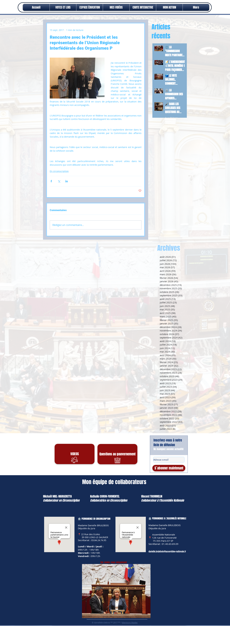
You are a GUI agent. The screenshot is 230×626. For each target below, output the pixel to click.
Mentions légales (130, 622)
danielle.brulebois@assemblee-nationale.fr (167, 551)
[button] (169, 7)
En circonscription (59, 171)
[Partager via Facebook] (51, 181)
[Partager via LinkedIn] (66, 181)
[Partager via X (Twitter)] (58, 181)
